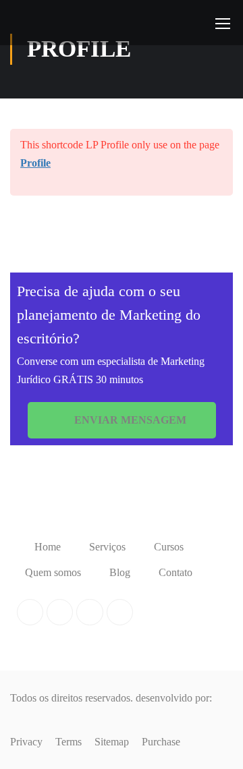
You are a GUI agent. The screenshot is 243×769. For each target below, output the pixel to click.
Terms (68, 741)
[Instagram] (120, 612)
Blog (119, 572)
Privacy (26, 741)
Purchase (161, 741)
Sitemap (111, 741)
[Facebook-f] (30, 612)
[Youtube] (89, 612)
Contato (175, 572)
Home (47, 546)
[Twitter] (60, 612)
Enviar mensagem (129, 420)
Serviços (107, 546)
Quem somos (53, 572)
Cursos (169, 546)
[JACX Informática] (37, 718)
